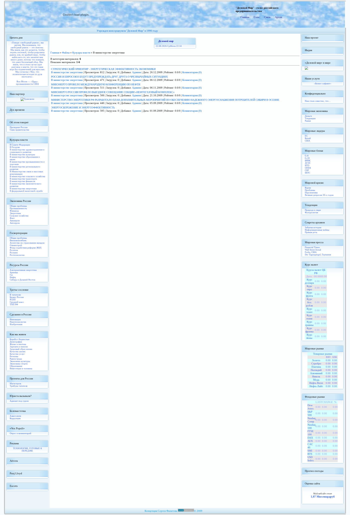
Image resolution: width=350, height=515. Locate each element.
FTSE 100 (310, 433)
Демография (16, 341)
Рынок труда (16, 359)
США (307, 140)
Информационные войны (317, 230)
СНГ (307, 170)
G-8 (306, 155)
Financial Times (312, 247)
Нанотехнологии (18, 322)
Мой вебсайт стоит (322, 493)
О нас (257, 17)
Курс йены (309, 336)
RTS (309, 453)
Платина (316, 366)
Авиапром (15, 220)
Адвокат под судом (19, 401)
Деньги (308, 116)
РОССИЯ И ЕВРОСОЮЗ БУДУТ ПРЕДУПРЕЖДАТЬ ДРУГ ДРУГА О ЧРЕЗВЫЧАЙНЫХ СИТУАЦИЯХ (109, 76)
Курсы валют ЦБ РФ (315, 271)
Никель (316, 376)
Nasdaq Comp (311, 420)
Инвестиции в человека (21, 368)
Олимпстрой (16, 245)
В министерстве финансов (22, 181)
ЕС (306, 136)
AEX (310, 440)
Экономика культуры (20, 361)
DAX (310, 437)
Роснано (14, 252)
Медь (316, 379)
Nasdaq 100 (311, 426)
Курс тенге (309, 310)
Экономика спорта (19, 363)
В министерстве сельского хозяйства (27, 176)
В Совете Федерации (20, 144)
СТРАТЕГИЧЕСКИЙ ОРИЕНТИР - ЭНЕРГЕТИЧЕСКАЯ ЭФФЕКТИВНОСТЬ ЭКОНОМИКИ (103, 69)
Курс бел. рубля (309, 302)
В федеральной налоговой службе (26, 191)
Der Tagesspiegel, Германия (318, 254)
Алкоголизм (15, 416)
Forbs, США (311, 252)
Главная (244, 17)
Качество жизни (17, 351)
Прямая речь (311, 232)
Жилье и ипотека (18, 344)
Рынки (308, 121)
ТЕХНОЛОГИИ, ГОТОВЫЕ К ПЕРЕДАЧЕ (27, 449)
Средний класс (17, 302)
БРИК (307, 160)
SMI (309, 450)
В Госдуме (15, 147)
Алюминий (316, 373)
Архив (278, 17)
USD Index (310, 459)
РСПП (13, 299)
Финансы (14, 211)
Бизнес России (17, 297)
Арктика (14, 272)
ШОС (307, 172)
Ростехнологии (17, 255)
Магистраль (15, 383)
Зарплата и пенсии (19, 346)
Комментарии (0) (192, 72)
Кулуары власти (81, 52)
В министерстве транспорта (23, 179)
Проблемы (310, 190)
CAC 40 (310, 446)
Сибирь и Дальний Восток (22, 279)
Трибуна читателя (18, 386)
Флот (12, 218)
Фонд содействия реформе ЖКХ (26, 247)
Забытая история (313, 227)
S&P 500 (309, 413)
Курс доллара (309, 281)
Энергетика (15, 213)
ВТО (307, 165)
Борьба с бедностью (19, 339)
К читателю (15, 294)
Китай (308, 138)
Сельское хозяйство (19, 215)
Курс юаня (309, 317)
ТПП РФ (14, 304)
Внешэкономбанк (18, 240)
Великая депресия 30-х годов (319, 195)
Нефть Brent (316, 382)
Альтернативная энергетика (23, 270)
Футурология (311, 212)
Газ (11, 275)
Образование (16, 366)
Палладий (316, 370)
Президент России (19, 127)
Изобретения (16, 324)
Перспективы (311, 192)
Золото (316, 360)
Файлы (66, 52)
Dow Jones (310, 407)
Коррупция (15, 418)
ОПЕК (308, 168)
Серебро (316, 363)
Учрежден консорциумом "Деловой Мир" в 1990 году (127, 30)
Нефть (13, 277)
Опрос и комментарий (20, 433)
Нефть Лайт (316, 386)
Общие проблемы (18, 206)
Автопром (15, 223)
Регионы (14, 356)
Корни (308, 187)
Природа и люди (313, 210)
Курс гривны (309, 323)
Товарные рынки (322, 353)
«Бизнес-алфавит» (322, 83)
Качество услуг (17, 354)
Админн (136, 72)
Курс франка (309, 330)
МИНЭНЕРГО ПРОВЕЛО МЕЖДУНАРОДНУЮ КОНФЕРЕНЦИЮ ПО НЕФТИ (95, 84)
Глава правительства (19, 129)
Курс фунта (309, 294)
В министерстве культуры (22, 154)
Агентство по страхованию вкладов (27, 243)
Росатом (14, 250)
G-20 (307, 158)
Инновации (15, 319)
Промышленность (18, 208)
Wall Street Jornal (313, 249)
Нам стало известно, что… (318, 101)
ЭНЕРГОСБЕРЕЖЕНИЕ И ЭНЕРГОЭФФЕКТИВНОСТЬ (83, 107)
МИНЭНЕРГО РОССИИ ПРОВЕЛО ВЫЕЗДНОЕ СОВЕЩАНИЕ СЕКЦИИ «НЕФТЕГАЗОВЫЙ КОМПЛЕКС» (113, 92)
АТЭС (308, 163)
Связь (267, 17)
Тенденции (310, 118)
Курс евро (309, 288)
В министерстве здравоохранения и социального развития (27, 150)
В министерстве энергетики (23, 188)
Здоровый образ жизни (21, 349)
